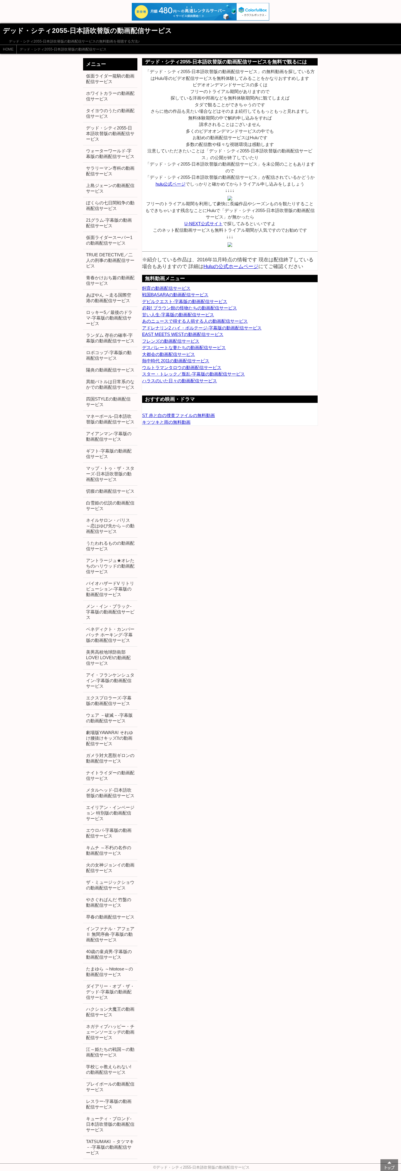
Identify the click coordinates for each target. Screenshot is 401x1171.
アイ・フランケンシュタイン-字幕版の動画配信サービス (110, 680)
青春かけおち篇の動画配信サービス (110, 280)
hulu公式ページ (171, 183)
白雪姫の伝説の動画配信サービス (110, 505)
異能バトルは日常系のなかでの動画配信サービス (110, 384)
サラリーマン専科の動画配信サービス (110, 171)
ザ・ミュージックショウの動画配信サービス (110, 885)
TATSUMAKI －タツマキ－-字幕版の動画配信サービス (110, 1147)
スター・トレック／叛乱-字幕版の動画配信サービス (193, 373)
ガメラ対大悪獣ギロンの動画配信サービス (110, 758)
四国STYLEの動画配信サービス (108, 401)
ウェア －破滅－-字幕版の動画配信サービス (109, 718)
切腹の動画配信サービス (110, 491)
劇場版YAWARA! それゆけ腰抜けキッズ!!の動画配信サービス (109, 738)
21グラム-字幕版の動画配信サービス (109, 223)
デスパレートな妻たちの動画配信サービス (184, 347)
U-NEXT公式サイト (203, 223)
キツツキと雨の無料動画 (166, 422)
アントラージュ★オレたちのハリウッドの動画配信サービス (110, 566)
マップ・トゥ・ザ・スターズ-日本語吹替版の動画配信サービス (110, 474)
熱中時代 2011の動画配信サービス (175, 360)
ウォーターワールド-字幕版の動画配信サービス (110, 153)
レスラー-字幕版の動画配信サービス (109, 1104)
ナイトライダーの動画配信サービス (110, 775)
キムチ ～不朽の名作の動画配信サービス (108, 850)
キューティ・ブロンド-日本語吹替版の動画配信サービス (110, 1124)
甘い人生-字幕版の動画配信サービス (178, 314)
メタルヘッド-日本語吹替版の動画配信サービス (110, 793)
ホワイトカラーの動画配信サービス (110, 96)
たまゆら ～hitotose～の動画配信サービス (109, 971)
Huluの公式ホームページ (230, 266)
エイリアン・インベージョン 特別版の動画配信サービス (110, 813)
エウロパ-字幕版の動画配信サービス (109, 833)
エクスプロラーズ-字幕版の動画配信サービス (109, 700)
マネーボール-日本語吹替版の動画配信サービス (110, 419)
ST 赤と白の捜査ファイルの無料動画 (178, 415)
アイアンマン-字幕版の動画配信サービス (109, 436)
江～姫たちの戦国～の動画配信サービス (110, 1052)
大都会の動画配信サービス (168, 354)
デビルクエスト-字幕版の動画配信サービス (184, 301)
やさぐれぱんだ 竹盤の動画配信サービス (108, 902)
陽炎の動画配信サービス (110, 369)
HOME (8, 49)
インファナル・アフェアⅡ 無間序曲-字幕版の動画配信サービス (110, 934)
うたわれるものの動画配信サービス (110, 546)
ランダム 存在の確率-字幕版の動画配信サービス (110, 338)
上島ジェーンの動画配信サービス (110, 188)
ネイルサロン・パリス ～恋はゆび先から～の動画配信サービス (110, 526)
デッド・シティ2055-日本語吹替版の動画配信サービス (63, 49)
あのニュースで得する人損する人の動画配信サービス (195, 321)
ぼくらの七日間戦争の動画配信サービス (110, 205)
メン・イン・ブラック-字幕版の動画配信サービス (110, 612)
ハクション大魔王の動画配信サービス (110, 1012)
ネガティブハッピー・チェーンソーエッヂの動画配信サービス (110, 1032)
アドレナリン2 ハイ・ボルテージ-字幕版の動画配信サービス (202, 327)
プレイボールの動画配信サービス (110, 1086)
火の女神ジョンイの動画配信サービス (110, 867)
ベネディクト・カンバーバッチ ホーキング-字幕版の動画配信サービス (110, 635)
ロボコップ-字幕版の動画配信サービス (109, 355)
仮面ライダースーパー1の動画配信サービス (109, 240)
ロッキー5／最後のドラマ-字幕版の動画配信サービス (109, 318)
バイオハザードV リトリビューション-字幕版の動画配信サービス (110, 589)
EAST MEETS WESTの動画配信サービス (182, 334)
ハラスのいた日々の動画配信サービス (179, 380)
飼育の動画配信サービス (166, 288)
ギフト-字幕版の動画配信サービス (109, 453)
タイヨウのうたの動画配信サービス (110, 113)
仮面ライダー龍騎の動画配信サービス (110, 78)
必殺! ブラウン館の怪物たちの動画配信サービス (189, 307)
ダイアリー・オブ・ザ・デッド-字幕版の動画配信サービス (110, 992)
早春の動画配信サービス (110, 916)
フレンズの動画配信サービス (170, 341)
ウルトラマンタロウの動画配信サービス (181, 367)
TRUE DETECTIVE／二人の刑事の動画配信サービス (110, 260)
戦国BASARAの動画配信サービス (175, 294)
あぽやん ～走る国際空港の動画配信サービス (108, 297)
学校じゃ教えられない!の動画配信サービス (108, 1069)
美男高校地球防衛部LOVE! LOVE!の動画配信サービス (108, 658)
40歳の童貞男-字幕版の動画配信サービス (109, 954)
